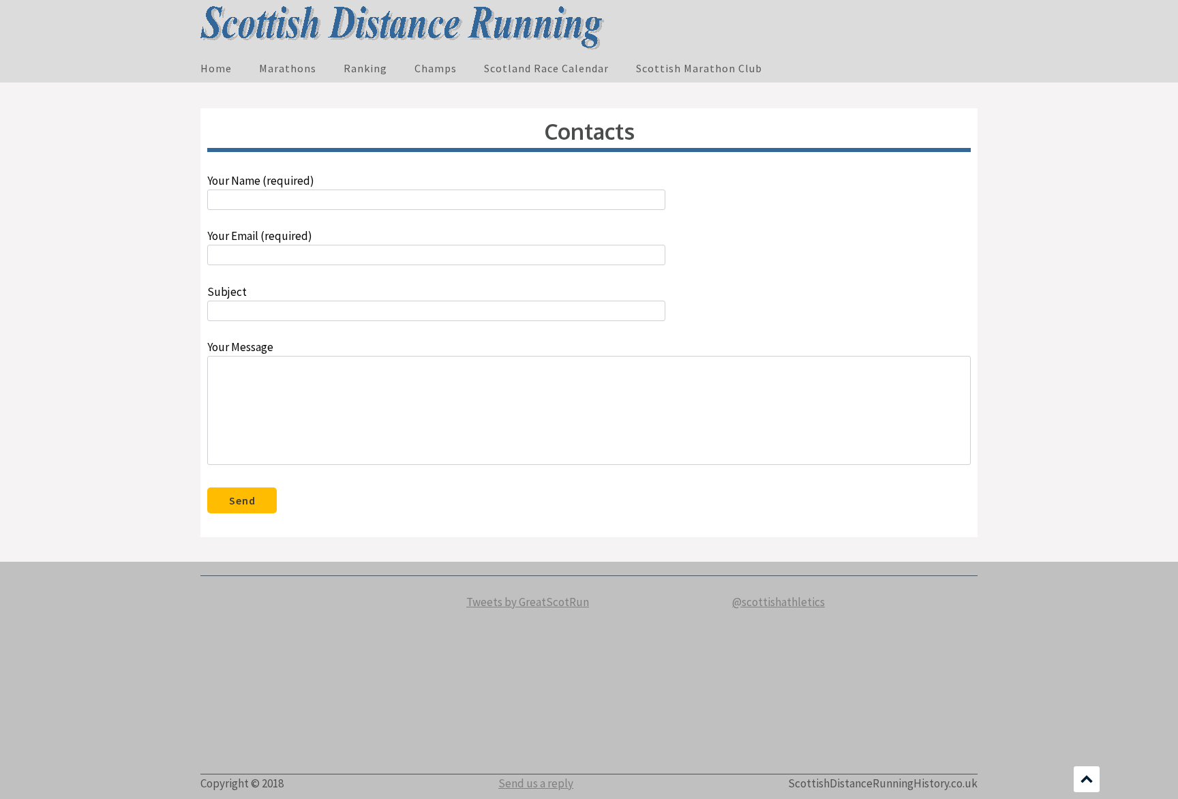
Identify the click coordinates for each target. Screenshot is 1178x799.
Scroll (1087, 779)
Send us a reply (535, 783)
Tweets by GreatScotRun (527, 601)
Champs (435, 68)
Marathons (287, 68)
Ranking (365, 68)
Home (216, 68)
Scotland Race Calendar (546, 68)
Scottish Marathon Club (699, 68)
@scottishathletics (778, 601)
